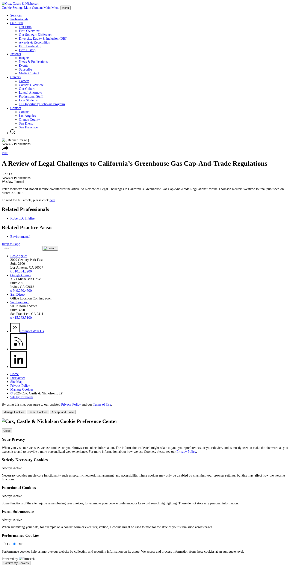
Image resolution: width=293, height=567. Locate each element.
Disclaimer (17, 378)
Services (16, 15)
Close (7, 430)
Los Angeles (27, 115)
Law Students (28, 100)
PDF (5, 153)
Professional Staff (31, 96)
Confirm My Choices (16, 563)
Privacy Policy (20, 385)
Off (20, 544)
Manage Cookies (21, 389)
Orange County (29, 119)
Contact (15, 108)
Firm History (27, 50)
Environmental (20, 236)
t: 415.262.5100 (21, 317)
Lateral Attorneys (30, 92)
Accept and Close (63, 412)
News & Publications (33, 61)
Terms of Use (102, 404)
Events (23, 65)
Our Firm (16, 23)
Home (14, 374)
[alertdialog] (146, 491)
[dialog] (146, 408)
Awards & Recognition (34, 42)
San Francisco (28, 127)
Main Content (33, 7)
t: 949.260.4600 (21, 290)
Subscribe (25, 69)
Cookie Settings (12, 7)
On (9, 544)
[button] (5, 149)
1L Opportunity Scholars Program (42, 104)
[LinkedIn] (18, 366)
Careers (15, 77)
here (52, 200)
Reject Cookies (38, 412)
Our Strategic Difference (35, 34)
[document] (146, 491)
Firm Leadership (30, 46)
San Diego (26, 123)
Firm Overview (29, 31)
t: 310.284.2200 (21, 271)
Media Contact (29, 73)
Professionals (19, 19)
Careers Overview (31, 85)
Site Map (16, 382)
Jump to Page (11, 244)
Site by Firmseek (21, 397)
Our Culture (27, 88)
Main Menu (51, 7)
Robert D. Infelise (22, 218)
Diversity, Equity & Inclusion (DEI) (43, 38)
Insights (15, 54)
